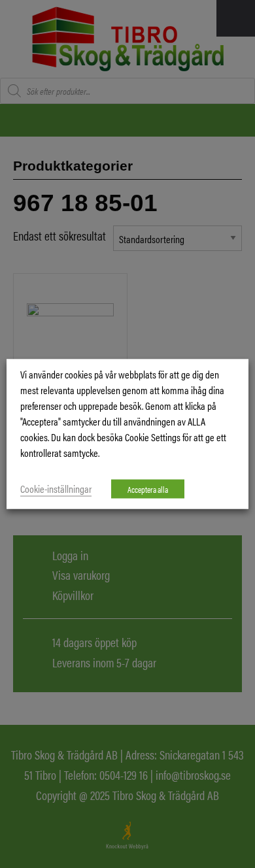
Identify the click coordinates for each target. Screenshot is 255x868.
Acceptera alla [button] (148, 489)
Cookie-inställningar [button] (56, 488)
